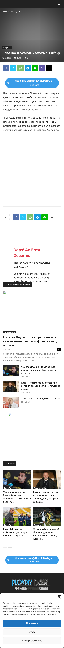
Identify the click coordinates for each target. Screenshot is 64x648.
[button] (59, 597)
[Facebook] (6, 68)
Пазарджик (15, 11)
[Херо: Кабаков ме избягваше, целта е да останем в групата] (17, 516)
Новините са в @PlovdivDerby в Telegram (33, 82)
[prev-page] (5, 546)
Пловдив (37, 525)
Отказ (32, 631)
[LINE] (35, 68)
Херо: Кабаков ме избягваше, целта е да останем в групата (15, 532)
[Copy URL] (49, 68)
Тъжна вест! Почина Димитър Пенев (40, 398)
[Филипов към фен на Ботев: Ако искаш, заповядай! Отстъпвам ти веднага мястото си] (11, 370)
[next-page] (10, 546)
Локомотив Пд (9, 332)
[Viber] (42, 68)
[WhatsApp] (20, 68)
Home (4, 11)
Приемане (32, 623)
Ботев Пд (7, 488)
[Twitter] (13, 68)
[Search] (59, 4)
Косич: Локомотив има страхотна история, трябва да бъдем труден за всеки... (40, 385)
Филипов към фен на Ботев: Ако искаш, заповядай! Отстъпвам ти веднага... (39, 370)
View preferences (32, 640)
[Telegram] (28, 68)
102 (58, 349)
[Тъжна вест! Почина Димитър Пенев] (11, 402)
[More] (52, 217)
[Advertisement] (32, 168)
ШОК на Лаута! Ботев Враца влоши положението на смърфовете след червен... (30, 341)
